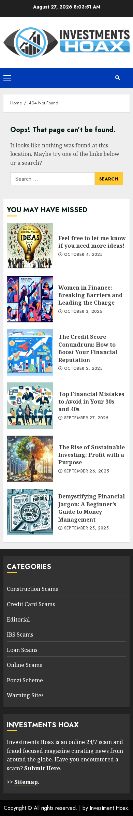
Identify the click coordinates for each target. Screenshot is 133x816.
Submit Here (42, 768)
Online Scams (24, 665)
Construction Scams (32, 589)
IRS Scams (20, 634)
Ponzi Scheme (25, 680)
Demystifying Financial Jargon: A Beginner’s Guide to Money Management (30, 512)
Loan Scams (22, 650)
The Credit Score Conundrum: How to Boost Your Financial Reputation (30, 352)
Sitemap (26, 782)
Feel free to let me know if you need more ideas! (30, 246)
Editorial (18, 619)
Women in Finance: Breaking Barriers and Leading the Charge (30, 299)
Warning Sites (25, 695)
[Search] (117, 77)
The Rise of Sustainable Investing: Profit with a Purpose (30, 459)
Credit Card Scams (31, 604)
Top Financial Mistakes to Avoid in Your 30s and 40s (30, 405)
